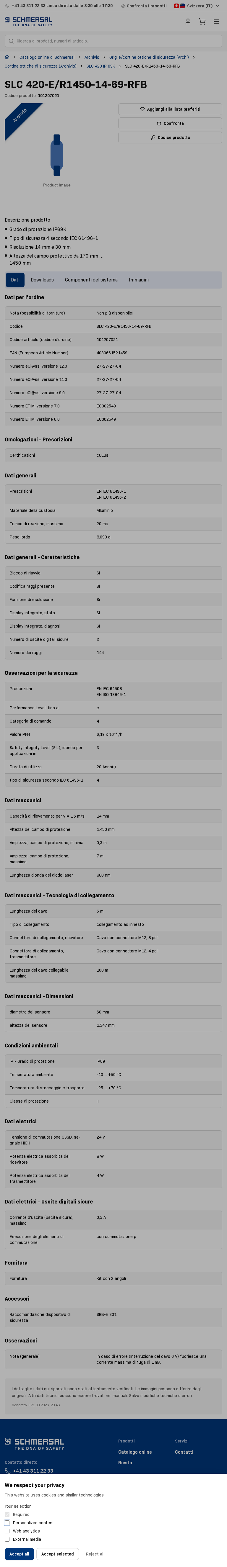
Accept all (19, 1554)
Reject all (95, 1554)
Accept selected (57, 1554)
